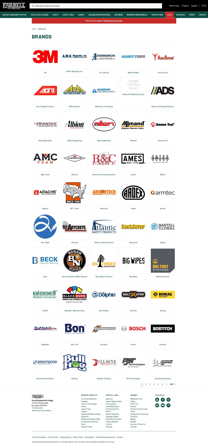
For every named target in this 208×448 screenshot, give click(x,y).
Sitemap (109, 427)
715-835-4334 (37, 408)
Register (194, 6)
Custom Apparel (112, 422)
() (205, 6)
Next (172, 384)
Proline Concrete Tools (139, 409)
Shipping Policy (66, 437)
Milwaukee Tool (136, 399)
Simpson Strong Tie (138, 424)
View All (133, 427)
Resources (180, 15)
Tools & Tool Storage (40, 15)
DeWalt (133, 422)
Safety (55, 15)
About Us (109, 399)
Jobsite (81, 15)
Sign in (186, 6)
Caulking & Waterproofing (99, 15)
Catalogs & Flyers (112, 417)
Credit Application (112, 406)
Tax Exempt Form (112, 409)
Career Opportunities (114, 401)
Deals (169, 15)
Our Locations (111, 404)
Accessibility (89, 437)
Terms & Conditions (39, 437)
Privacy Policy (53, 437)
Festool (133, 406)
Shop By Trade (157, 15)
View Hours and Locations (41, 411)
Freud (132, 412)
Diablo (132, 401)
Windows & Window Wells (137, 15)
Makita (133, 419)
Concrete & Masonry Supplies (14, 15)
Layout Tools (68, 15)
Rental (108, 412)
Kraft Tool (134, 404)
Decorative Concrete (113, 419)
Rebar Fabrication (112, 414)
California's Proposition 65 (105, 437)
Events (192, 15)
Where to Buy (174, 6)
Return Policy (78, 437)
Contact (202, 15)
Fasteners (118, 15)
